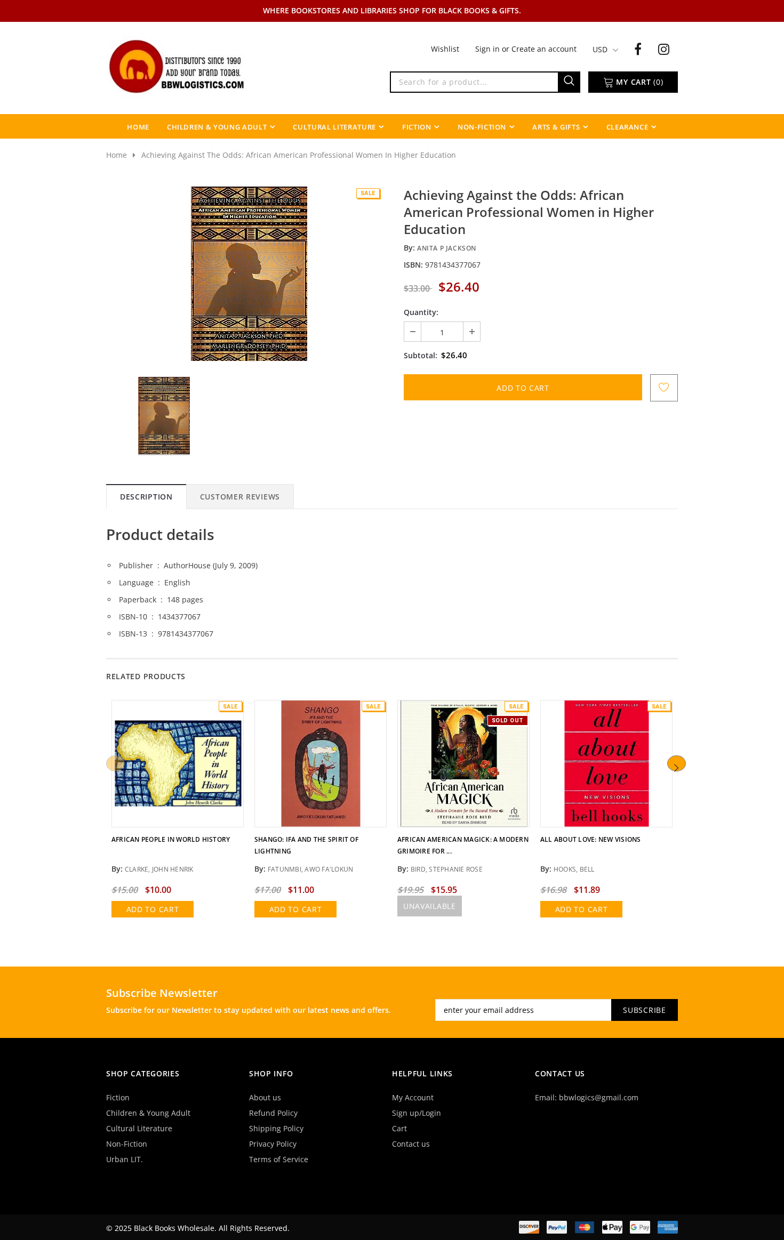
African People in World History (170, 839)
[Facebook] (638, 48)
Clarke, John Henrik (159, 869)
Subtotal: (420, 355)
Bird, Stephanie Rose (447, 869)
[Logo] (177, 65)
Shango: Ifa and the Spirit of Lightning (306, 845)
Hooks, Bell (574, 869)
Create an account (544, 49)
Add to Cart (152, 909)
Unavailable (429, 906)
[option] (249, 274)
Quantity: (421, 312)
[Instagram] (663, 48)
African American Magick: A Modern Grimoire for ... (463, 845)
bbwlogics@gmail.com (598, 1097)
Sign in (488, 49)
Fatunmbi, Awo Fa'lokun (310, 869)
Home (116, 155)
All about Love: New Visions (590, 839)
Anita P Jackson (446, 248)
